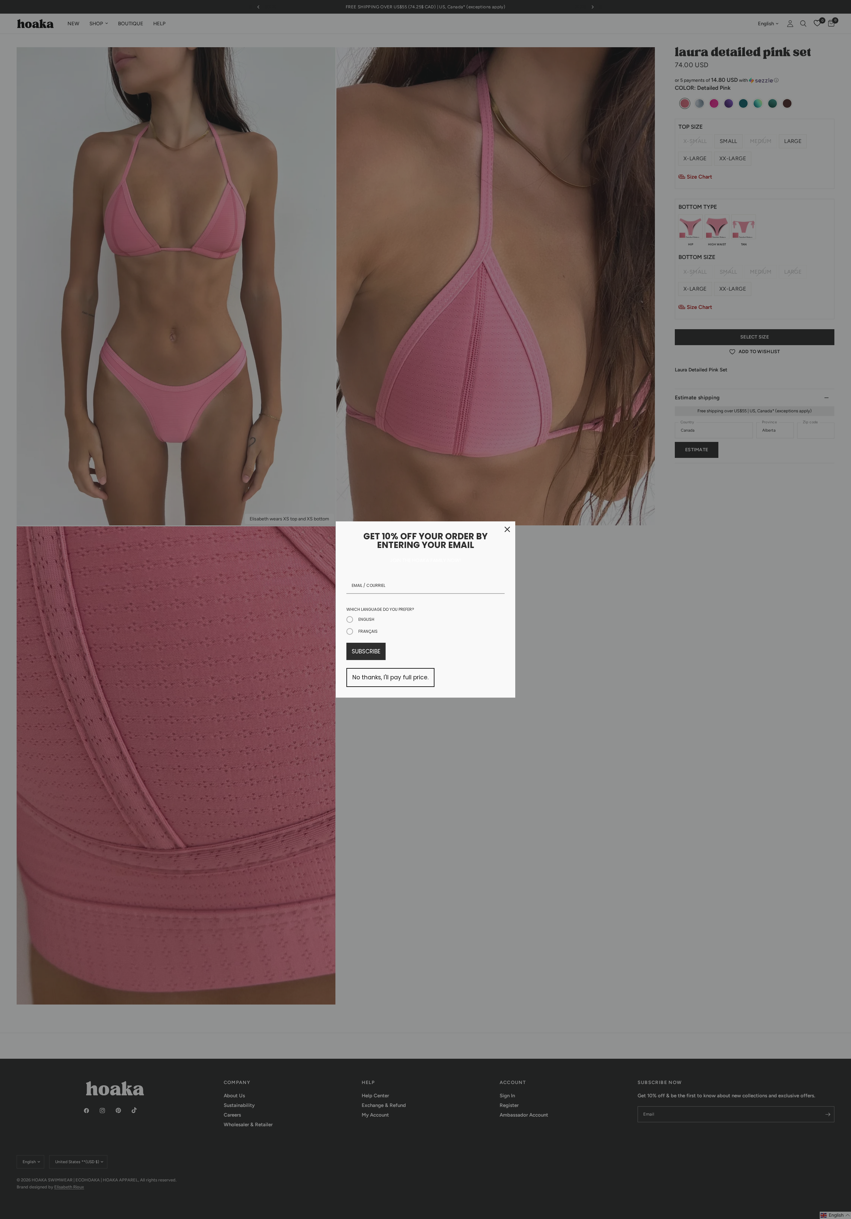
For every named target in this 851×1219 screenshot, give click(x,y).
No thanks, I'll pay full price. (390, 677)
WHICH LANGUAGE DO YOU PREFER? (380, 609)
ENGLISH (366, 619)
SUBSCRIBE (366, 651)
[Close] (507, 529)
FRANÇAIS (368, 631)
